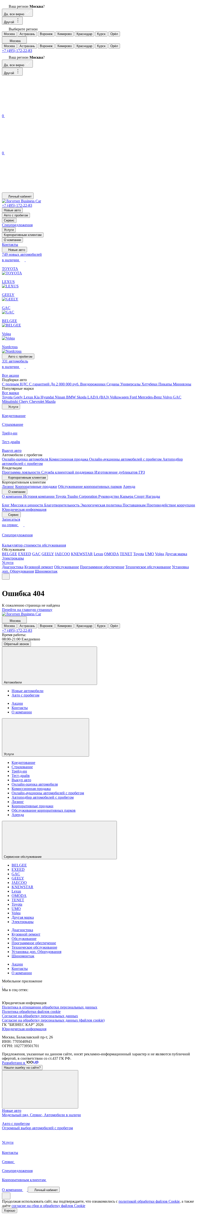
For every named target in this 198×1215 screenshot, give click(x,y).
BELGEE (9, 554)
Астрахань (27, 34)
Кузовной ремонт (38, 567)
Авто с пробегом (16, 215)
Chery (24, 401)
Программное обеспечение (102, 567)
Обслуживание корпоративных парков (90, 486)
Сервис (9, 220)
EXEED (24, 554)
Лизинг (8, 486)
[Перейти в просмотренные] (38, 190)
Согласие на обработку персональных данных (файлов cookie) (53, 1020)
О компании (12, 240)
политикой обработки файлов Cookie (149, 1201)
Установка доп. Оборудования (36, 952)
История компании (39, 496)
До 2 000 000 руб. (65, 384)
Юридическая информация (24, 509)
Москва (9, 34)
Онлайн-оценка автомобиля (25, 459)
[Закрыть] (40, 1089)
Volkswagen (120, 397)
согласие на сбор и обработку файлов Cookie (48, 1206)
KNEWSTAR (82, 554)
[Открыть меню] (6, 577)
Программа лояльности (21, 472)
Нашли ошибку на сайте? (22, 1067)
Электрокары (13, 558)
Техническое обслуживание (148, 567)
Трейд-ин (19, 771)
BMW (71, 397)
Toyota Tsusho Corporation (77, 496)
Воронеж (46, 34)
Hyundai (48, 397)
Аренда (129, 486)
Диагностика (12, 567)
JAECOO (62, 554)
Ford (134, 397)
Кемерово (64, 34)
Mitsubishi (10, 401)
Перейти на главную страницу (27, 610)
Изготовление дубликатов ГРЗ (119, 472)
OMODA (111, 554)
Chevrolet (37, 401)
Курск (101, 34)
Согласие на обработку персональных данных (40, 1016)
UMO (149, 554)
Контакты (10, 244)
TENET (126, 554)
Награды (153, 496)
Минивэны (182, 384)
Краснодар (84, 34)
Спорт (140, 496)
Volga (159, 554)
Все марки (10, 393)
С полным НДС (15, 384)
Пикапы (165, 384)
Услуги (9, 230)
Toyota (8, 397)
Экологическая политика (101, 505)
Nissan (60, 397)
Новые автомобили (27, 691)
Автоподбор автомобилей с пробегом (43, 797)
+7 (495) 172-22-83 (17, 51)
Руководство (109, 496)
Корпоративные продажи (36, 486)
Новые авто (12, 210)
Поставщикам (135, 505)
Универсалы (130, 384)
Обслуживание (66, 567)
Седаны (113, 384)
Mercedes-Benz (150, 397)
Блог (6, 505)
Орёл (114, 34)
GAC (177, 397)
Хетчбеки (149, 384)
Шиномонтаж (46, 571)
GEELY (48, 554)
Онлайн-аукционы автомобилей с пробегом (126, 459)
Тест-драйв (21, 776)
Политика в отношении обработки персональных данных (49, 1007)
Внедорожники (93, 384)
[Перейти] (2, 985)
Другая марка (176, 554)
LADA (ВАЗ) (98, 397)
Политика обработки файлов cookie (31, 1011)
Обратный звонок (16, 644)
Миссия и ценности (27, 505)
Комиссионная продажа (69, 459)
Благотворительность (62, 505)
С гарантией (39, 384)
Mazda (50, 401)
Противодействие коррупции (171, 505)
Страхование (22, 767)
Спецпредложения (17, 225)
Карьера (127, 496)
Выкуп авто (21, 780)
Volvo (168, 397)
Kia (37, 397)
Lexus (29, 397)
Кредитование (23, 762)
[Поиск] (38, 110)
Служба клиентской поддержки (67, 472)
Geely (19, 397)
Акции (17, 703)
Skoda (82, 397)
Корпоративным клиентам (23, 235)
